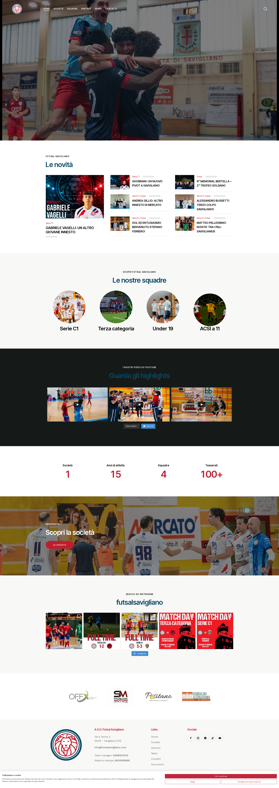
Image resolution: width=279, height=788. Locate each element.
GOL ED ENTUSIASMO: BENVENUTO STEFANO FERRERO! (147, 227)
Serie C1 (49, 223)
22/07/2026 (148, 176)
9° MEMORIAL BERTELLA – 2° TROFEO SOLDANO (214, 183)
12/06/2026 (154, 218)
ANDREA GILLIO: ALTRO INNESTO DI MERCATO (147, 203)
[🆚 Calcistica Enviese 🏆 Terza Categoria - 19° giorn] (177, 631)
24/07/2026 (51, 236)
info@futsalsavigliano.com (110, 747)
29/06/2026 (211, 176)
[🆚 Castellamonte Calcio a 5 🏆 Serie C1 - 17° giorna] (215, 631)
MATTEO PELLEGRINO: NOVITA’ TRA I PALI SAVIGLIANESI (212, 227)
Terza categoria (116, 328)
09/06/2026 (220, 218)
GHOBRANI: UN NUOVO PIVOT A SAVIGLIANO (147, 183)
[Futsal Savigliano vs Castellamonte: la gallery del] (64, 631)
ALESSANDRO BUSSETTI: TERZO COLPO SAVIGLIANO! (213, 205)
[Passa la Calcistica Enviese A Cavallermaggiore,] (102, 631)
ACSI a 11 (210, 328)
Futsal (199, 176)
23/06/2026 (154, 196)
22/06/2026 (219, 196)
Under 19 (163, 328)
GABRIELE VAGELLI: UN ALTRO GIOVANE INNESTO (70, 230)
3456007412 (120, 755)
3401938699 (122, 760)
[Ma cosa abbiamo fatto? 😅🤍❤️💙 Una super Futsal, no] (139, 631)
